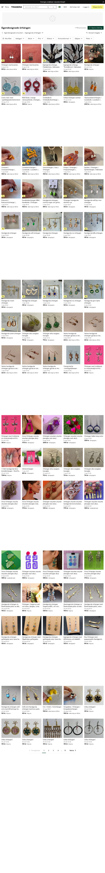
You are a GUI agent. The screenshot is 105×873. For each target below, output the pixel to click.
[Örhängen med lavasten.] (11, 53)
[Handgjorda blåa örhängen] (94, 221)
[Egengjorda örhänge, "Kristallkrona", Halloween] (73, 53)
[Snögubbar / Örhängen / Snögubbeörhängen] (73, 695)
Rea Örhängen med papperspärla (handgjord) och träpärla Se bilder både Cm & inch (93, 638)
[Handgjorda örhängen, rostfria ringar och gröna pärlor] (52, 188)
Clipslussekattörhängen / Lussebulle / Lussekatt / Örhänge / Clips (92, 99)
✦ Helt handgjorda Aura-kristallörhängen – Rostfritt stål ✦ (10, 470)
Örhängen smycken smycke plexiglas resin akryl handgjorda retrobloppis (52, 437)
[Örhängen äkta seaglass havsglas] (31, 322)
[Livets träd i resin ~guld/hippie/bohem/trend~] (11, 86)
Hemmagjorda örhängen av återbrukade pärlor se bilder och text (73, 605)
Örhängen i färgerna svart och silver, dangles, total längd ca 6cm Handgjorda (31, 605)
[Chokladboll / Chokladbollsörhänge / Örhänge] (52, 86)
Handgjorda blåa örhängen (93, 233)
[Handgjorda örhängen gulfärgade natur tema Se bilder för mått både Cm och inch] (11, 625)
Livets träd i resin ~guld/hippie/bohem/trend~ (11, 99)
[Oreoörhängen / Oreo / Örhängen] (52, 156)
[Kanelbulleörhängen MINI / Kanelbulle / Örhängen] (31, 188)
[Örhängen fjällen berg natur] (94, 424)
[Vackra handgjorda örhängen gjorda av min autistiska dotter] (73, 322)
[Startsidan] (16, 7)
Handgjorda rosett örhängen (7, 302)
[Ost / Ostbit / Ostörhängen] (52, 695)
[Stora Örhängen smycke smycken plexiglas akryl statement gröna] (11, 560)
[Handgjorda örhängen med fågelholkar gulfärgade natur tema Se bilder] (31, 625)
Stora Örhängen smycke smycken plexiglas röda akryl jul (30, 503)
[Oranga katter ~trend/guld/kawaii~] (73, 354)
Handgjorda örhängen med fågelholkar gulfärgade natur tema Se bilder (31, 638)
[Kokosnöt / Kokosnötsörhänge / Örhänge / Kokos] (11, 188)
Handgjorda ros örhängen (72, 233)
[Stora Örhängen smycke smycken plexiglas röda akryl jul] (31, 490)
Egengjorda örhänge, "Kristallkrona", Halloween (72, 66)
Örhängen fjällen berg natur (93, 436)
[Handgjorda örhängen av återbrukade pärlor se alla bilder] (11, 592)
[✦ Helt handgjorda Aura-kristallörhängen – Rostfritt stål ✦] (11, 457)
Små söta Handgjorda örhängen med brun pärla (30, 708)
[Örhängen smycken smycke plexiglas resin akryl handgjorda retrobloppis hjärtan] (73, 424)
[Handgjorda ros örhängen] (73, 221)
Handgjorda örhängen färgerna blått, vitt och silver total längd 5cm (51, 605)
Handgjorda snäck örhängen (11, 333)
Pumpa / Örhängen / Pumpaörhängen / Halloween (70, 169)
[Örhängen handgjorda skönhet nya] (73, 188)
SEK (65, 7)
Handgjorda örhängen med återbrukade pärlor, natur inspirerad (93, 605)
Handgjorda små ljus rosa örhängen (92, 201)
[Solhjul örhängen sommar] (73, 86)
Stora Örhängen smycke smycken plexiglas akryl (30, 437)
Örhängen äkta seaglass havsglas (30, 334)
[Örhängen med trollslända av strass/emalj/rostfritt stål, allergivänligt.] (94, 354)
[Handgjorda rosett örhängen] (11, 289)
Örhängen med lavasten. (9, 65)
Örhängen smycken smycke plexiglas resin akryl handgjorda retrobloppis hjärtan (73, 437)
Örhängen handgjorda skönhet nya (71, 201)
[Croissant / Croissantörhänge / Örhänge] (11, 156)
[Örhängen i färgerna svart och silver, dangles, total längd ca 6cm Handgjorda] (31, 592)
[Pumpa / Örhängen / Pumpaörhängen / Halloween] (73, 156)
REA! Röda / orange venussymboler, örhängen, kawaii (31, 99)
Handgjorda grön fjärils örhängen (92, 302)
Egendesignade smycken (13, 33)
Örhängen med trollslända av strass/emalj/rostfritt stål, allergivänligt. (93, 367)
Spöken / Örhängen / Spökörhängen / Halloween (93, 168)
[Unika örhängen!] (94, 695)
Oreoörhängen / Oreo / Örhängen (51, 168)
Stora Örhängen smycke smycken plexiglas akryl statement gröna (9, 573)
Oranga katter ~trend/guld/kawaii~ (70, 367)
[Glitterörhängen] (31, 457)
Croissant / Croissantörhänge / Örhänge (8, 169)
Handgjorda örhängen (91, 65)
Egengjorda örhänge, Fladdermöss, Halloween (51, 66)
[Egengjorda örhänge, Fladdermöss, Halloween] (52, 53)
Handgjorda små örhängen (31, 233)
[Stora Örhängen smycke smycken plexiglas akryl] (31, 424)
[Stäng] (103, 2)
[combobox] (36, 7)
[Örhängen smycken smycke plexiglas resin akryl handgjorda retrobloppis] (52, 424)
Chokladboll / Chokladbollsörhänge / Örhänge (50, 99)
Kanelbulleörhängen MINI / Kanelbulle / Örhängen (31, 201)
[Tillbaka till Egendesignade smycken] (2, 32)
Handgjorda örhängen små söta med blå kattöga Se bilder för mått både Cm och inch (10, 708)
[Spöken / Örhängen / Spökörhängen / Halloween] (94, 156)
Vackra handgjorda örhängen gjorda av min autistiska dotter (72, 335)
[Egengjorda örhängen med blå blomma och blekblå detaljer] (73, 625)
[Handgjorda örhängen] (94, 53)
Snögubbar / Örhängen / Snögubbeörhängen (72, 708)
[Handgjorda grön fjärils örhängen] (94, 289)
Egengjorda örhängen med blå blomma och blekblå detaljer (73, 638)
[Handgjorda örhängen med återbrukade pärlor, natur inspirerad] (94, 592)
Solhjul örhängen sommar (72, 98)
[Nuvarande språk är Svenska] (59, 7)
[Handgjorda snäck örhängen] (11, 322)
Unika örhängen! (89, 707)
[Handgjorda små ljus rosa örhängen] (94, 188)
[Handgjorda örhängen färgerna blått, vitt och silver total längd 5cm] (52, 592)
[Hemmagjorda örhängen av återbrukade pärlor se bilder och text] (73, 592)
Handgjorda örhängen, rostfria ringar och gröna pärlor (51, 201)
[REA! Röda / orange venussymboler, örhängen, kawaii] (31, 86)
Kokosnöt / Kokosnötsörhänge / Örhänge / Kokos (8, 201)
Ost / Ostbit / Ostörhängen (52, 707)
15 (65, 750)
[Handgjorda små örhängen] (31, 221)
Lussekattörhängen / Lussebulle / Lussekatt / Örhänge (30, 169)
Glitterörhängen (27, 469)
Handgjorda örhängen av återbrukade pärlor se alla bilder (10, 605)
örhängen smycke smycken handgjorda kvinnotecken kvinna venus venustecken (73, 503)
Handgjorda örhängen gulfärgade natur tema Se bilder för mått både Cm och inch (10, 638)
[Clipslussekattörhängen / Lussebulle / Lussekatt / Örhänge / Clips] (94, 86)
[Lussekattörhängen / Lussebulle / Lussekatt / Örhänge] (31, 156)
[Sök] (48, 7)
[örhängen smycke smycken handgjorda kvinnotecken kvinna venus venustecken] (73, 490)
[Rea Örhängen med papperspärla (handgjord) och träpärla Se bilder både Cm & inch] (94, 625)
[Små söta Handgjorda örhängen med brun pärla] (31, 695)
